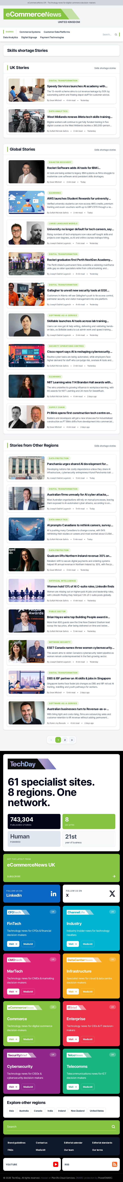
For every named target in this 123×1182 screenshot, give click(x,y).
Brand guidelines (16, 1142)
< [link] (51, 739)
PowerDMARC (105, 1177)
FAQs (10, 1149)
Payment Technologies (52, 37)
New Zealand (77, 1110)
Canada (38, 1110)
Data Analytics (10, 37)
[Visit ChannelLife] (84, 912)
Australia (24, 1110)
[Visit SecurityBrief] (24, 1055)
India (50, 1110)
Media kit (28, 944)
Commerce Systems (30, 31)
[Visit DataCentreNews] (84, 959)
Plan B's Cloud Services (63, 1177)
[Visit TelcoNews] (84, 1055)
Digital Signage (29, 37)
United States (97, 1110)
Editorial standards (102, 1142)
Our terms (97, 1149)
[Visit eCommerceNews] (24, 1007)
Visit (11, 944)
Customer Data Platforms (57, 31)
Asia (11, 1110)
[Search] (116, 34)
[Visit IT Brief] (84, 1007)
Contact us (41, 1142)
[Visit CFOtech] (24, 912)
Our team (69, 1149)
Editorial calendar (73, 1142)
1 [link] (58, 740)
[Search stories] (113, 1126)
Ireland (62, 1110)
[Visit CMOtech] (24, 959)
